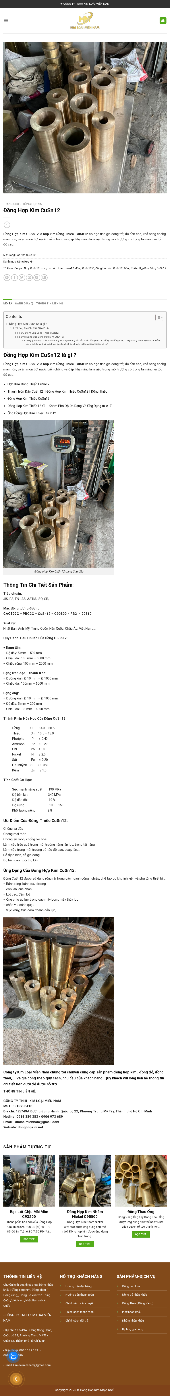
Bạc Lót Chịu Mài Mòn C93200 (29, 1214)
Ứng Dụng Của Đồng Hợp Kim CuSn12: (42, 336)
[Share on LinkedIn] (44, 277)
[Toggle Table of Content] (157, 317)
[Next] (166, 1205)
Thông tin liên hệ (49, 303)
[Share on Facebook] (14, 277)
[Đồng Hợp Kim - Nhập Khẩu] (85, 20)
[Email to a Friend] (29, 277)
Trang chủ (11, 204)
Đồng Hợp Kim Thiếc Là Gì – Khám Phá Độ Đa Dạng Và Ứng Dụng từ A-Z (60, 406)
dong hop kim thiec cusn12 (57, 268)
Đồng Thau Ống (141, 1211)
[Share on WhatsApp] (7, 277)
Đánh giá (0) (24, 303)
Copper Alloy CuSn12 (27, 268)
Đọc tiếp (29, 1239)
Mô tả (7, 303)
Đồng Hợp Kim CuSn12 (109, 268)
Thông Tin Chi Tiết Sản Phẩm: (33, 328)
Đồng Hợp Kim (32, 204)
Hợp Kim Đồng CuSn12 (152, 268)
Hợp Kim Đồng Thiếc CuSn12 (28, 384)
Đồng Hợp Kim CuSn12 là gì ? (28, 323)
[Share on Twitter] (22, 277)
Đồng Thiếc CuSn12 (48, 820)
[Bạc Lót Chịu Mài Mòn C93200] (29, 1181)
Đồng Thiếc (131, 268)
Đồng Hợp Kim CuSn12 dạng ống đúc (58, 571)
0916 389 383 (28, 1350)
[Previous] (3, 1205)
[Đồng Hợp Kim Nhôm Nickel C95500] (85, 1181)
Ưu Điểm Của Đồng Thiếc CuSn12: (40, 332)
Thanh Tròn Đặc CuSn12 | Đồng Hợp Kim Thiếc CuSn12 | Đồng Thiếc (57, 391)
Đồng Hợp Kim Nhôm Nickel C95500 (85, 1214)
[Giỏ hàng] (163, 20)
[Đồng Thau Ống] (141, 1181)
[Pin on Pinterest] (36, 277)
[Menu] (5, 20)
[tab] (7, 303)
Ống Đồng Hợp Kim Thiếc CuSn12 (32, 413)
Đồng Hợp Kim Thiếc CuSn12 (28, 399)
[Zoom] (9, 188)
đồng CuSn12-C (84, 268)
